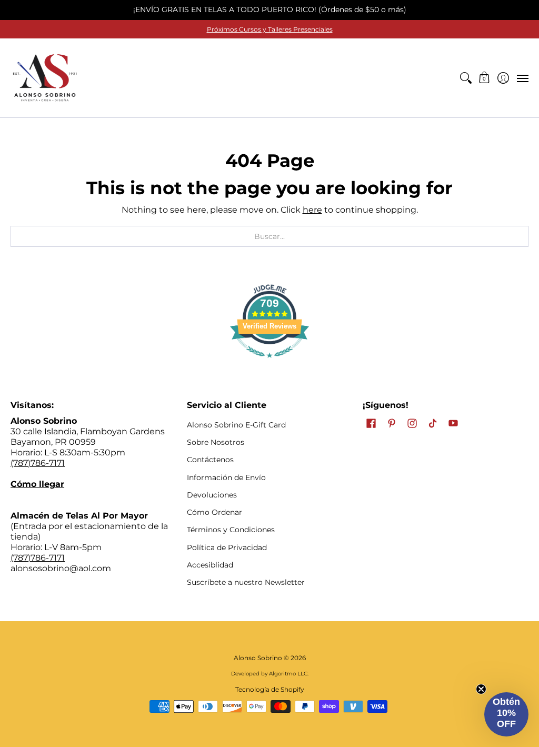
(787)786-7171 (38, 463)
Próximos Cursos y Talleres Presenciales (270, 29)
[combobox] (269, 236)
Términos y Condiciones (231, 529)
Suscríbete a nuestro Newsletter (246, 582)
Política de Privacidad (227, 547)
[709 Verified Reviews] (269, 363)
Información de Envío (226, 477)
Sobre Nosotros (215, 442)
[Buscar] (465, 77)
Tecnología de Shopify (269, 689)
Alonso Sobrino (258, 658)
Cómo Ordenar (214, 512)
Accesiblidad (210, 565)
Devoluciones (212, 495)
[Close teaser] (481, 689)
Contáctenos (210, 459)
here (312, 210)
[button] (484, 77)
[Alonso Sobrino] (45, 77)
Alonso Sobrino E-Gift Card (236, 425)
